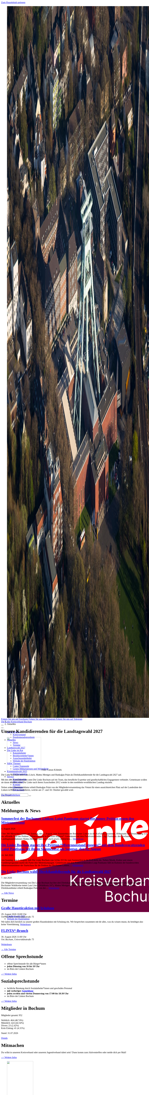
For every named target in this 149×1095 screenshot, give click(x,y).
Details (4, 1038)
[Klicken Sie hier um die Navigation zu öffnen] (2, 727)
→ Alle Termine (8, 949)
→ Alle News (7, 893)
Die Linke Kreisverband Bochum (16, 721)
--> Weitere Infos (9, 974)
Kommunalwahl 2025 (17, 771)
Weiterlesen (78, 839)
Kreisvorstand (19, 734)
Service (10, 776)
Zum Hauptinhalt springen (13, 2)
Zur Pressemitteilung (10, 795)
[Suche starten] (30, 795)
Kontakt (16, 784)
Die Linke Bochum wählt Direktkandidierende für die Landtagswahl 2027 (56, 871)
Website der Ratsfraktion (18, 919)
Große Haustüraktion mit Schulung (27, 908)
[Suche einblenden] (2, 725)
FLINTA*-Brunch (14, 930)
